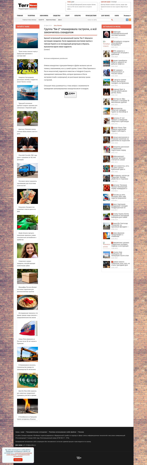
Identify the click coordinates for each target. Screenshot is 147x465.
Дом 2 (60, 20)
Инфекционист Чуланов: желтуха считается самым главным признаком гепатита (119, 158)
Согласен (18, 460)
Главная (20, 16)
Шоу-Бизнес (58, 25)
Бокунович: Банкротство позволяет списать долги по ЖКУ (26, 209)
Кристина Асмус (51, 20)
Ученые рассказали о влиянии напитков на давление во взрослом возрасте (120, 139)
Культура (77, 16)
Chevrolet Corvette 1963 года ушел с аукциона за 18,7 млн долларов (27, 157)
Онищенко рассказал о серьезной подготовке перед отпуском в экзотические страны (120, 148)
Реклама (81, 432)
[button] (70, 95)
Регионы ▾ (127, 16)
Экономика (44, 16)
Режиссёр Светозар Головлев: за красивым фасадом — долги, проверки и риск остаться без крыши (119, 225)
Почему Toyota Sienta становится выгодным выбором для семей (120, 215)
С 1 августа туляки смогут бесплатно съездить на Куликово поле (120, 81)
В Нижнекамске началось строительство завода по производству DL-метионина (26, 367)
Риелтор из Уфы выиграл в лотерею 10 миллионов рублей (120, 100)
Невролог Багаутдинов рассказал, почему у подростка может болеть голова (27, 79)
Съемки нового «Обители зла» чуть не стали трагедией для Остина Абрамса (120, 263)
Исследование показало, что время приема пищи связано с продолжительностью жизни (27, 315)
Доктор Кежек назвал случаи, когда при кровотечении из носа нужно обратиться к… (114, 6)
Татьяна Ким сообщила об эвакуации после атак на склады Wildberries (120, 254)
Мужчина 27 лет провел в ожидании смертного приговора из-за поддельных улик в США (120, 119)
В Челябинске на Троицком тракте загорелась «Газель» (27, 418)
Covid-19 (41, 20)
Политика (31, 16)
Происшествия (91, 16)
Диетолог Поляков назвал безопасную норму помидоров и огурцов (119, 186)
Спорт (67, 16)
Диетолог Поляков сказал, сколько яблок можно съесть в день (27, 131)
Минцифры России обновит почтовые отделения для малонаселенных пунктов (27, 289)
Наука (117, 16)
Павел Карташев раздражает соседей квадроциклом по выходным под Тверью (120, 206)
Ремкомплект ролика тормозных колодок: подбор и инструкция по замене (120, 244)
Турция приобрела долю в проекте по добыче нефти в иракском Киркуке (119, 62)
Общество (56, 16)
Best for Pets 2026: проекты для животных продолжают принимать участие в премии (26, 393)
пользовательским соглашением (21, 455)
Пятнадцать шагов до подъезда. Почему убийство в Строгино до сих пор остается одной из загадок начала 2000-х (120, 177)
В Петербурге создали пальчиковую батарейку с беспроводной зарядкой (120, 43)
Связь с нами (20, 432)
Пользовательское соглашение (36, 432)
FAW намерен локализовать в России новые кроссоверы (117, 71)
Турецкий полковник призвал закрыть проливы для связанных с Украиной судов (27, 105)
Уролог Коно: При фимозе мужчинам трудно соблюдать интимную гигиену (118, 129)
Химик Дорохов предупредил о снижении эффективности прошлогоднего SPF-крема (119, 234)
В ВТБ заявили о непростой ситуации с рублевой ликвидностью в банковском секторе (120, 52)
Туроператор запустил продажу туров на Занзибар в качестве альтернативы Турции (120, 110)
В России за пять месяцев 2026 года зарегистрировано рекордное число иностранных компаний (118, 196)
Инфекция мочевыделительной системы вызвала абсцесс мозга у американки (119, 33)
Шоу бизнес (105, 16)
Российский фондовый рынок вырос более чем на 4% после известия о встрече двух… (81, 6)
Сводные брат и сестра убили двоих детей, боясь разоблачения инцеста (120, 91)
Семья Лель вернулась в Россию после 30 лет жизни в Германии (26, 341)
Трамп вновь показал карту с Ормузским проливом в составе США (27, 53)
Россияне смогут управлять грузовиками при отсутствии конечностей (27, 183)
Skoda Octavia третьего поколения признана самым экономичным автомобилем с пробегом (26, 236)
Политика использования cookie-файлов (62, 432)
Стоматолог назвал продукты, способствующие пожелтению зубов (26, 263)
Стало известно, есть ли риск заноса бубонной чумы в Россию (120, 167)
